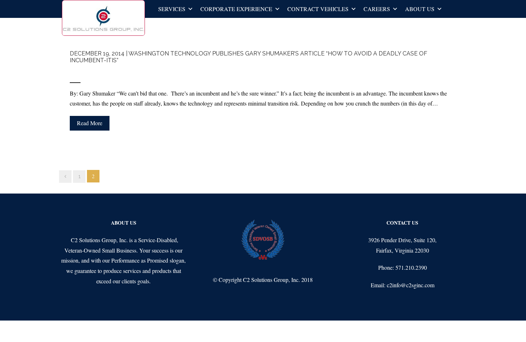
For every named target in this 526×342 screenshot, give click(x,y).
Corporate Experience (236, 9)
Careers (377, 9)
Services (171, 9)
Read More (89, 123)
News (111, 71)
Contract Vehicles (318, 9)
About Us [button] (419, 9)
